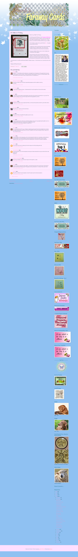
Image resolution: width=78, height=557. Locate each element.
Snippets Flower (59, 525)
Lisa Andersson (16, 150)
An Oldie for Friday (59, 502)
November (58, 499)
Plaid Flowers (58, 514)
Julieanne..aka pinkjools (17, 158)
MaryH (14, 135)
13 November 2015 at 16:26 (18, 84)
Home (31, 181)
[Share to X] (23, 66)
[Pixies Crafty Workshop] (61, 239)
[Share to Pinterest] (26, 66)
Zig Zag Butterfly (59, 522)
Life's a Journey (59, 508)
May (57, 537)
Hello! (57, 516)
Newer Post (12, 181)
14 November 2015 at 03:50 (18, 146)
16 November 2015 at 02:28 (18, 174)
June (57, 535)
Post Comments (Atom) (18, 183)
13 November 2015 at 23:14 (18, 132)
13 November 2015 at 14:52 (18, 77)
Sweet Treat (58, 524)
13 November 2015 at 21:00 (18, 124)
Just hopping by (59, 527)
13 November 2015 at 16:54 (18, 90)
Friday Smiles (58, 503)
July (57, 534)
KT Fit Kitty (15, 88)
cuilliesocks (15, 101)
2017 (56, 493)
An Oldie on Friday (59, 519)
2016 (57, 494)
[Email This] (21, 66)
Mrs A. (14, 127)
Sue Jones (15, 107)
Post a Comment (15, 176)
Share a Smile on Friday (60, 521)
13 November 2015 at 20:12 (18, 110)
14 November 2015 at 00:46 (18, 140)
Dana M (14, 171)
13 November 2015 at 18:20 (18, 104)
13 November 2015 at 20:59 (18, 116)
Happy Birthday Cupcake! (61, 506)
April (57, 538)
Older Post (49, 181)
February (58, 542)
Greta (14, 164)
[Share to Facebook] (25, 66)
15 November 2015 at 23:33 (18, 168)
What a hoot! (58, 500)
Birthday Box (58, 513)
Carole (14, 71)
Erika (14, 119)
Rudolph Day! (58, 505)
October (58, 529)
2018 (57, 491)
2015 (56, 496)
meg (14, 113)
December (58, 497)
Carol (14, 94)
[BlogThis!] (22, 66)
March (57, 540)
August (57, 532)
